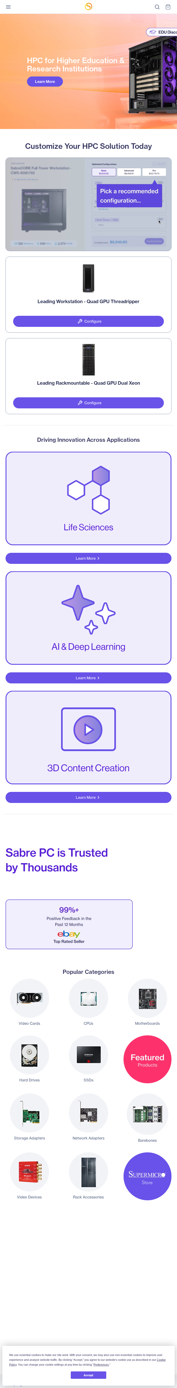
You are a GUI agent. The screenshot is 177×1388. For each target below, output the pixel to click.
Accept (88, 1375)
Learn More (45, 81)
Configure (92, 321)
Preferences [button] (101, 1364)
